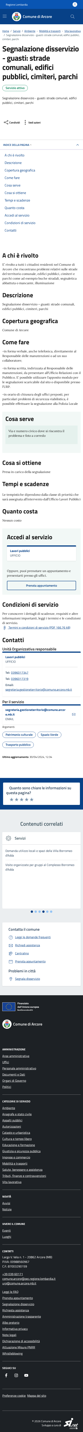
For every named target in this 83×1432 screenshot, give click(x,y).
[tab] (32, 911)
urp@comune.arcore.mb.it (19, 1283)
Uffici (5, 1062)
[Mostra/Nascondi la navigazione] (4, 16)
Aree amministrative (15, 1056)
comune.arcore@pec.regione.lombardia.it (29, 1278)
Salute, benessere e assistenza (22, 1169)
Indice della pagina (16, 145)
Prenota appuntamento (17, 1298)
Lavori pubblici (20, 550)
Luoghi (6, 1236)
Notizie (7, 1209)
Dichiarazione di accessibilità (21, 1341)
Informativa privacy (15, 1328)
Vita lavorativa (11, 1182)
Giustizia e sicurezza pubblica (21, 1151)
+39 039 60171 (12, 1274)
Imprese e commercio (16, 1157)
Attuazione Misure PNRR (18, 1347)
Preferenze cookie (14, 1395)
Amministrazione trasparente (21, 1316)
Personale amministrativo (19, 1068)
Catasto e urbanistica (16, 1132)
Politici (6, 1086)
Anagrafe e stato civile (17, 1114)
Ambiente (8, 1108)
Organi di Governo (14, 1080)
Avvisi (6, 1203)
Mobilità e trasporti (14, 1163)
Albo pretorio (10, 1322)
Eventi (6, 1230)
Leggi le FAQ (10, 1291)
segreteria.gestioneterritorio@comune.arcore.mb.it (38, 689)
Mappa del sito (36, 1395)
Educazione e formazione (18, 1145)
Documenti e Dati (13, 1074)
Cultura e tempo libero (17, 1138)
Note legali (9, 1335)
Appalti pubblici (12, 1120)
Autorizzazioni (11, 1126)
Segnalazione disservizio (18, 1304)
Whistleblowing (12, 1353)
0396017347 (19, 672)
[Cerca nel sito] (72, 16)
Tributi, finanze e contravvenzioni (24, 1175)
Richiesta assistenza (15, 1310)
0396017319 (19, 678)
